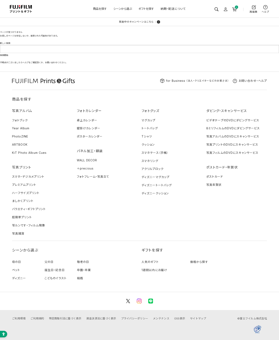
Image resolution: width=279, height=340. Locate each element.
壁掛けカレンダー (88, 128)
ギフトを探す (146, 8)
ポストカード (214, 176)
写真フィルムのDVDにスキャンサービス (232, 152)
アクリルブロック (153, 169)
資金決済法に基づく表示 (101, 318)
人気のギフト (150, 262)
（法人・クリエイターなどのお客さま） (197, 80)
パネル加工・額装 (90, 151)
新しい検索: (5, 43)
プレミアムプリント (24, 184)
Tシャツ (147, 136)
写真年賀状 (214, 184)
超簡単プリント (22, 217)
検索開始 (4, 55)
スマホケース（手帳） (155, 152)
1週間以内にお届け (154, 270)
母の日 (16, 262)
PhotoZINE (20, 136)
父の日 (49, 262)
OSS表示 (179, 318)
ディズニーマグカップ (156, 177)
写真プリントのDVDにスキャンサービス (232, 144)
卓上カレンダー (87, 120)
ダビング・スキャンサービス (226, 111)
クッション (148, 144)
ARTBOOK (20, 144)
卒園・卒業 (84, 270)
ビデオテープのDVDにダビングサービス (232, 120)
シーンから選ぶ (122, 8)
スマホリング (150, 161)
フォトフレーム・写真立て (93, 176)
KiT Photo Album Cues (29, 152)
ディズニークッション (155, 193)
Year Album (20, 128)
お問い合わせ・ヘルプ (253, 80)
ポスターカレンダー (90, 136)
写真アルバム (22, 111)
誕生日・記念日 (55, 270)
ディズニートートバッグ (157, 185)
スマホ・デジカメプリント (28, 176)
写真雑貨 (18, 233)
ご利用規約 (37, 318)
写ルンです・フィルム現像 (28, 225)
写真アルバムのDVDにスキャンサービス (232, 136)
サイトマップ (198, 318)
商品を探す (100, 8)
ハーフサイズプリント (25, 193)
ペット (16, 270)
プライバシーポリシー (134, 318)
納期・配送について (173, 8)
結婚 (80, 278)
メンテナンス (161, 318)
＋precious (85, 168)
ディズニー (19, 278)
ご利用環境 (19, 318)
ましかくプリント (22, 201)
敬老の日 (83, 262)
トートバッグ (150, 128)
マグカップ (149, 120)
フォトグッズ (151, 111)
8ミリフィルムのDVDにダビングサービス (233, 128)
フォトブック (20, 120)
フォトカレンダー (89, 111)
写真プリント (21, 167)
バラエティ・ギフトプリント (29, 209)
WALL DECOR (87, 160)
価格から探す (199, 262)
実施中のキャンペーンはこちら (136, 21)
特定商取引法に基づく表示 (65, 318)
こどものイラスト (56, 278)
